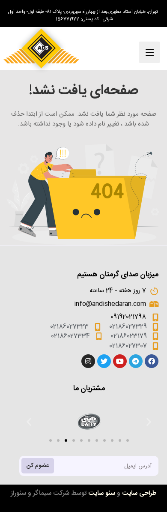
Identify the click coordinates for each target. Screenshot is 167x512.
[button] (50, 440)
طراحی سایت (139, 493)
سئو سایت (101, 493)
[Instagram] (88, 361)
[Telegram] (136, 361)
